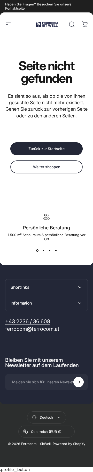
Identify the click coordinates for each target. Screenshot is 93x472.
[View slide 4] (56, 250)
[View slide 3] (50, 250)
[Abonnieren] (78, 382)
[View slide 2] (43, 250)
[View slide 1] (37, 250)
